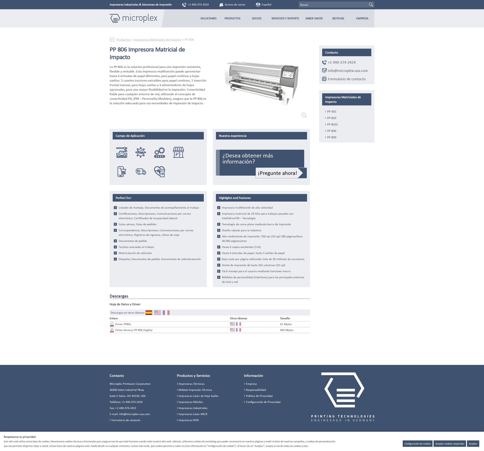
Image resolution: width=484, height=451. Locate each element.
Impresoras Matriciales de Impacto (157, 39)
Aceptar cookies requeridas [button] (449, 443)
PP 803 (331, 118)
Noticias (338, 18)
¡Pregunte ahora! (277, 172)
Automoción (122, 152)
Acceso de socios (235, 4)
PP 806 (331, 131)
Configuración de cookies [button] (418, 443)
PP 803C (332, 124)
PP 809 (331, 137)
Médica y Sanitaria (159, 172)
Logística (141, 152)
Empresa (362, 18)
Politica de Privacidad (259, 396)
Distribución (141, 172)
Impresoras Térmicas (191, 384)
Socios (256, 18)
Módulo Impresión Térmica (195, 390)
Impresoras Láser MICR (193, 414)
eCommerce (122, 172)
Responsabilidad (256, 390)
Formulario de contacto (347, 79)
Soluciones (208, 18)
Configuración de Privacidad (263, 402)
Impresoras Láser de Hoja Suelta (198, 396)
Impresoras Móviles (191, 402)
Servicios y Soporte (285, 18)
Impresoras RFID (189, 420)
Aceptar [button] (473, 443)
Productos (232, 18)
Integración (159, 152)
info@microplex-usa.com (348, 70)
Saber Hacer (314, 18)
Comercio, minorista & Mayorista (178, 152)
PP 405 (331, 111)
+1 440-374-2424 (198, 4)
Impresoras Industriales (193, 408)
